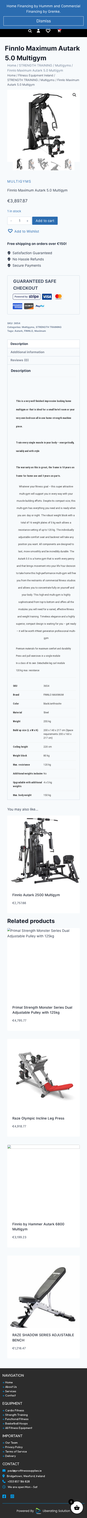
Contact (10, 1395)
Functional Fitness (17, 1419)
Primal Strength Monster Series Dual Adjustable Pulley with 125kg (42, 1010)
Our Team (11, 1442)
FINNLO (28, 330)
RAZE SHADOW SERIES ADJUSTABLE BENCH (43, 1337)
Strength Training (16, 1415)
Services (10, 1391)
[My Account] (38, 31)
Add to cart (45, 221)
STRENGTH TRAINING (35, 65)
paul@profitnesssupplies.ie (24, 1470)
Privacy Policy (14, 1447)
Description (19, 344)
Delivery (10, 1456)
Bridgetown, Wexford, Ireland (25, 1476)
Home (11, 65)
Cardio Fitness (14, 1410)
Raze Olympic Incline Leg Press (38, 1118)
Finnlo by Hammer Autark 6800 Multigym (38, 1226)
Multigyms (63, 65)
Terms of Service (16, 1451)
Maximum (40, 330)
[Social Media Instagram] (13, 1496)
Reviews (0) (20, 360)
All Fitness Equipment (18, 1428)
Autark (19, 330)
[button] (23, 231)
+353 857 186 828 (18, 1481)
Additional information (28, 352)
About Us (11, 1387)
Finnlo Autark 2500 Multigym (36, 895)
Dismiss (43, 21)
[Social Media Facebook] (4, 1496)
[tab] (43, 344)
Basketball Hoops (16, 1423)
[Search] (30, 31)
